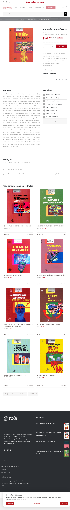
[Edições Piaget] (8, 7)
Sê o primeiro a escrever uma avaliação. (55, 34)
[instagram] (6, 2)
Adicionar (61, 46)
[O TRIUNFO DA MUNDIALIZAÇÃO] (51, 305)
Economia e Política (19, 394)
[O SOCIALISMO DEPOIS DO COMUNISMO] (18, 206)
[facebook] (3, 2)
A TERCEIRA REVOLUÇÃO (13, 275)
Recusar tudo (37, 503)
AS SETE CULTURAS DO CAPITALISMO (50, 226)
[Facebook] (56, 79)
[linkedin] (9, 2)
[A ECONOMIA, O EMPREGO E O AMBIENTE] (18, 356)
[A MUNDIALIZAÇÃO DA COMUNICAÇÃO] (51, 256)
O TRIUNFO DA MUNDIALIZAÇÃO (48, 324)
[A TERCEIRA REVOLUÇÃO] (18, 256)
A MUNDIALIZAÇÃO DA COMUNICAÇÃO (51, 275)
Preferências (64, 503)
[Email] (65, 79)
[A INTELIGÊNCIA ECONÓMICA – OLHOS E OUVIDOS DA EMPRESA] (18, 305)
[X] (59, 79)
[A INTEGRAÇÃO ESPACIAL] (51, 356)
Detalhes (31, 234)
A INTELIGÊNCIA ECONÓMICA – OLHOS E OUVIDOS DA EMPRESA (18, 325)
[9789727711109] (21, 45)
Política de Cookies (21, 499)
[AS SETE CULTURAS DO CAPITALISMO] (51, 206)
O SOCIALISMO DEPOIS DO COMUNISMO (18, 226)
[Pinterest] (62, 79)
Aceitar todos (10, 503)
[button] (55, 70)
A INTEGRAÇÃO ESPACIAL (46, 375)
